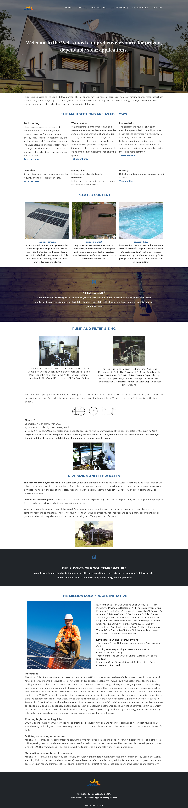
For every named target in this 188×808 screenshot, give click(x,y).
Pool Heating (98, 7)
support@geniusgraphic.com (102, 797)
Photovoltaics (140, 7)
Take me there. (32, 159)
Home (68, 7)
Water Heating (119, 7)
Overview (81, 7)
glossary (157, 7)
